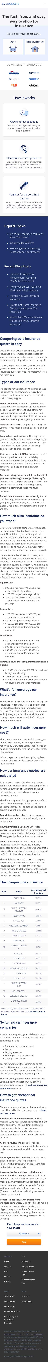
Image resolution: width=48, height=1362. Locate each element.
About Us (8, 1266)
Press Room (26, 1301)
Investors (25, 1296)
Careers (7, 1281)
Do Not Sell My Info (12, 1311)
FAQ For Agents (28, 1266)
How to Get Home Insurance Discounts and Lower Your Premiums (25, 308)
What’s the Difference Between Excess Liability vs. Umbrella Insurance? (26, 321)
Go (24, 1242)
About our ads (10, 1301)
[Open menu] (44, 4)
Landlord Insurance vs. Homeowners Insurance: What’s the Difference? (23, 278)
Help (6, 1271)
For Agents (26, 1261)
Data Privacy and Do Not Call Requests (11, 1319)
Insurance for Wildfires (22, 242)
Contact (7, 1276)
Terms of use (9, 1296)
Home (6, 1261)
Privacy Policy (9, 1306)
